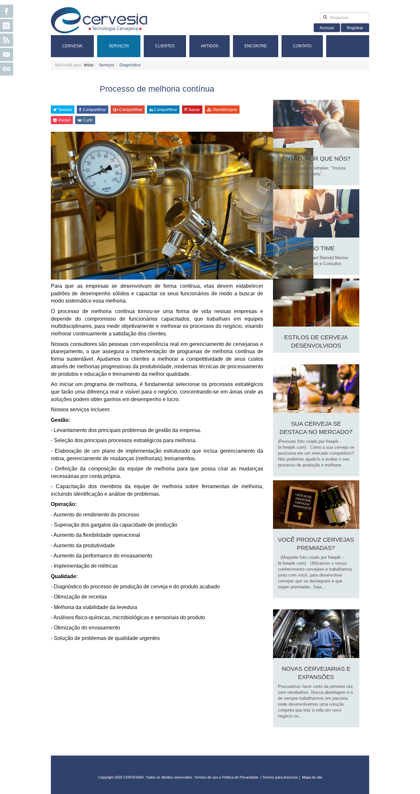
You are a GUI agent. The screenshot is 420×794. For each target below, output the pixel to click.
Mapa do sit (311, 777)
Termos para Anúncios (280, 777)
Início (89, 65)
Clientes (165, 46)
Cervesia (72, 46)
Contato (302, 46)
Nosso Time (316, 248)
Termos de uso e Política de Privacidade (226, 777)
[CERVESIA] (99, 20)
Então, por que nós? (316, 158)
